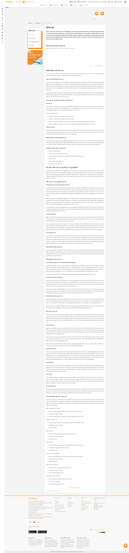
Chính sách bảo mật (59, 505)
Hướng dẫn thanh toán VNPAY (99, 504)
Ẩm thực (70, 506)
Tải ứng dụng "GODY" (32, 532)
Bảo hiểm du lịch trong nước (67, 539)
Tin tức (69, 501)
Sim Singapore (38, 539)
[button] (118, 1)
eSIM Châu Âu (48, 546)
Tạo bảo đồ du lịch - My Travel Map (86, 504)
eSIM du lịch (48, 538)
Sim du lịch (74, 5)
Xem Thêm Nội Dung (74, 487)
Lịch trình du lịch (84, 5)
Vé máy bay (44, 5)
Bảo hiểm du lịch (54, 5)
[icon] (96, 13)
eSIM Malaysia (53, 541)
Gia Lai (47, 23)
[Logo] (9, 2)
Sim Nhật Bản (32, 543)
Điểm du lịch (32, 38)
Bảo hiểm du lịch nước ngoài (67, 541)
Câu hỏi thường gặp (59, 506)
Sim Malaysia (31, 541)
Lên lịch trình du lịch (85, 501)
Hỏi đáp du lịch (84, 506)
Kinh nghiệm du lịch (34, 41)
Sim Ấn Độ (31, 545)
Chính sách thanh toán (60, 511)
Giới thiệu (31, 34)
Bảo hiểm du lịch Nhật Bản (83, 543)
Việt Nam (37, 23)
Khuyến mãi (70, 503)
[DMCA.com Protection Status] (101, 532)
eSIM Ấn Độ (54, 546)
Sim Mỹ (36, 545)
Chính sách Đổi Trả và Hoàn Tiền (59, 509)
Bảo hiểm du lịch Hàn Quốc (83, 542)
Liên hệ (56, 503)
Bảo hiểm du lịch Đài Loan (83, 541)
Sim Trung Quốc (38, 541)
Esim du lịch (65, 5)
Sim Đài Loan (32, 542)
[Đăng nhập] (125, 2)
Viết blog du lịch (84, 508)
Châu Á (30, 23)
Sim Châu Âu (39, 543)
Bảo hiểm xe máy (65, 542)
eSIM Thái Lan (48, 539)
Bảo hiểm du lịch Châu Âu (82, 545)
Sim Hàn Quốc (39, 542)
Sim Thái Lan (31, 539)
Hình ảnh (31, 45)
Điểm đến (70, 505)
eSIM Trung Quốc (48, 542)
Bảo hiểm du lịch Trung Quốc (83, 539)
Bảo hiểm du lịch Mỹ (81, 546)
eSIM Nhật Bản (53, 545)
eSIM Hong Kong (51, 543)
